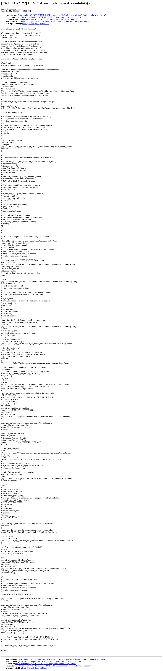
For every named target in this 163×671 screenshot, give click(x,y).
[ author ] (46, 24)
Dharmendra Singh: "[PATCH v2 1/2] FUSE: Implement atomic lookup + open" (51, 17)
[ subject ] (39, 24)
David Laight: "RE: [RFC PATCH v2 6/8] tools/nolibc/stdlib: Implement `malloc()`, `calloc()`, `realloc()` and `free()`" (62, 15)
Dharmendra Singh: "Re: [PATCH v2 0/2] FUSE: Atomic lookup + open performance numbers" (54, 21)
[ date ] (25, 24)
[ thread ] (31, 24)
